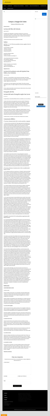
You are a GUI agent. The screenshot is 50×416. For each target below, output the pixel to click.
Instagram (5, 397)
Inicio (5, 5)
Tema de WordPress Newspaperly (30, 409)
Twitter (5, 395)
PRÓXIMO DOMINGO (8, 351)
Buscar (36, 11)
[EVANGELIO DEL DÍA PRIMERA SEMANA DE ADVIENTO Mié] (40, 101)
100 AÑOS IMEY (43, 5)
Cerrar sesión (10, 8)
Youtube (5, 399)
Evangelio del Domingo (19, 5)
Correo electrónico (22, 376)
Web (4, 380)
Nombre (5, 376)
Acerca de (10, 5)
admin (22, 24)
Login (4, 8)
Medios (26, 5)
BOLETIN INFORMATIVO (34, 5)
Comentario (7, 362)
